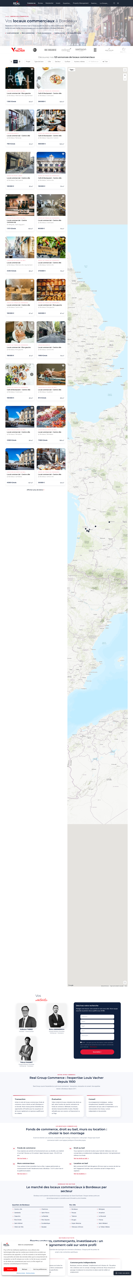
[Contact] (118, 3)
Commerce (31, 3)
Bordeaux (75, 1209)
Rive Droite (17, 1220)
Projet (28, 61)
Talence (74, 1216)
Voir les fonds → (22, 1158)
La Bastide (45, 1216)
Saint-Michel (18, 1223)
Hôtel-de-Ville (18, 1227)
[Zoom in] (125, 75)
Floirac (101, 1220)
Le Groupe (103, 3)
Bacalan (44, 1227)
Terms (126, 985)
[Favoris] (114, 3)
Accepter (10, 1269)
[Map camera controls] (125, 982)
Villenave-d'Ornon (77, 1227)
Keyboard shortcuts (105, 985)
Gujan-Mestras (76, 1223)
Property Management (81, 3)
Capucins (17, 1216)
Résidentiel (49, 3)
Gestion (94, 3)
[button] (47, 1245)
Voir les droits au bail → (81, 1158)
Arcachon (102, 1212)
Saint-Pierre (45, 1212)
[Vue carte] (19, 61)
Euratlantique (46, 1223)
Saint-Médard (103, 1223)
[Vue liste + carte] (15, 61)
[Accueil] (16, 3)
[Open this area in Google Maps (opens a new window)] (71, 985)
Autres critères (79, 61)
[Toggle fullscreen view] (125, 70)
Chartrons (45, 1209)
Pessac (74, 1212)
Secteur (58, 61)
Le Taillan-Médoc (104, 1227)
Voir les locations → (80, 1173)
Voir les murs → (22, 1173)
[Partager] (32, 73)
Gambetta (17, 1212)
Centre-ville (18, 1209)
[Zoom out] (125, 79)
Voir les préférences (40, 1269)
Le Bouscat (102, 1216)
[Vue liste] (11, 61)
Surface (67, 61)
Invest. (58, 3)
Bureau (40, 3)
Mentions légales (21, 1273)
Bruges (74, 1220)
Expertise (66, 3)
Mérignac (102, 1209)
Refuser (24, 1269)
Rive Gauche (45, 1220)
